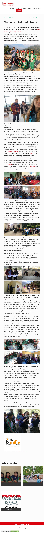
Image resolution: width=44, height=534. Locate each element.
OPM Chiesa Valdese (21, 452)
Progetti (38, 17)
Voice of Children (12, 151)
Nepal (31, 17)
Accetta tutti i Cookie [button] (15, 531)
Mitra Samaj (33, 166)
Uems (31, 153)
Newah (10, 164)
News (34, 17)
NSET (18, 157)
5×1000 (13, 9)
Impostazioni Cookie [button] (5, 531)
